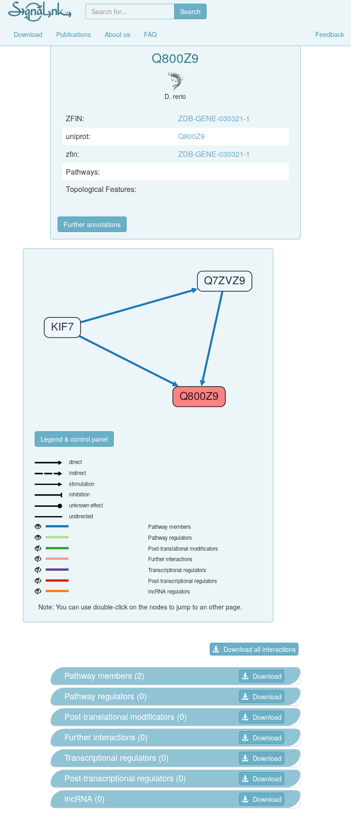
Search (190, 11)
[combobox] (130, 11)
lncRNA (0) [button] (84, 798)
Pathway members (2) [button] (104, 675)
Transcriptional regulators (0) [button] (116, 757)
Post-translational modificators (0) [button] (125, 716)
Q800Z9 (191, 136)
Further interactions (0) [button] (106, 737)
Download (267, 676)
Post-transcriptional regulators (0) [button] (125, 778)
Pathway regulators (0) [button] (105, 696)
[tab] (175, 676)
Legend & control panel (74, 439)
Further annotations (92, 224)
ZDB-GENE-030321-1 (214, 118)
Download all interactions (259, 649)
